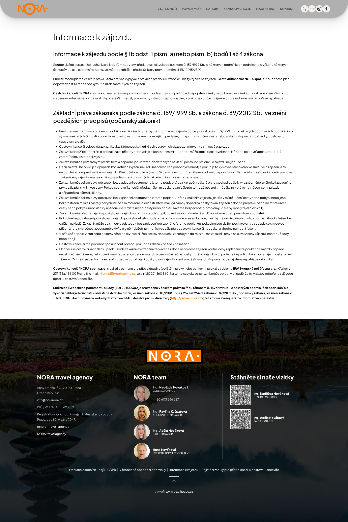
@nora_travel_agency (53, 426)
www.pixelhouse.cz (179, 491)
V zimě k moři (191, 8)
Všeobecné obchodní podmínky (142, 470)
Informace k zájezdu (183, 470)
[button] (174, 480)
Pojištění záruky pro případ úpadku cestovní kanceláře (240, 470)
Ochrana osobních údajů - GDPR (92, 470)
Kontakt (287, 8)
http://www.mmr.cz (186, 298)
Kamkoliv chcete (237, 8)
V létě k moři (167, 8)
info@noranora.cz (50, 400)
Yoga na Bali (265, 8)
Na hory (212, 8)
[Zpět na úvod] (33, 9)
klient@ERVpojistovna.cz (117, 273)
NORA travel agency (51, 434)
